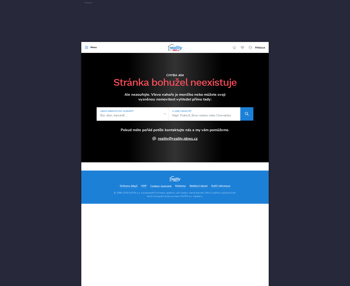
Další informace (220, 186)
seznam (166, 186)
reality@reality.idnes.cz (178, 138)
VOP (144, 186)
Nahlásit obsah (199, 186)
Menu (93, 47)
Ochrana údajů (128, 186)
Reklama (180, 186)
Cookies (155, 186)
